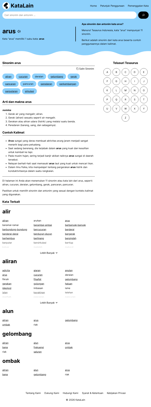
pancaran (10, 83)
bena (5, 347)
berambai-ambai (43, 225)
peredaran (46, 83)
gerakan (6, 283)
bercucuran (40, 229)
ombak (6, 324)
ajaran (37, 270)
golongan (39, 283)
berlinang (39, 238)
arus (67, 220)
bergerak (70, 233)
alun (7, 311)
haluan (68, 283)
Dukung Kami (51, 393)
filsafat (37, 279)
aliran (8, 76)
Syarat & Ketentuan (92, 393)
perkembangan (67, 83)
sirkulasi (29, 91)
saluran (38, 351)
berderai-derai (10, 233)
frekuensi (39, 347)
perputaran (11, 91)
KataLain (22, 5)
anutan (69, 270)
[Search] (143, 15)
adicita (6, 270)
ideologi (6, 288)
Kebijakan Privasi (116, 393)
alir (6, 211)
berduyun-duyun (43, 233)
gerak (73, 76)
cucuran (23, 76)
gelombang (57, 76)
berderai (69, 229)
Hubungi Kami (70, 393)
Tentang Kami (33, 393)
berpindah (70, 238)
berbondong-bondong (14, 229)
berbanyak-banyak (75, 225)
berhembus (8, 238)
